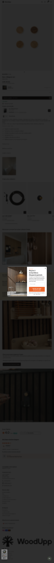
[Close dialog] (45, 268)
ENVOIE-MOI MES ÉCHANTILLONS (37, 289)
